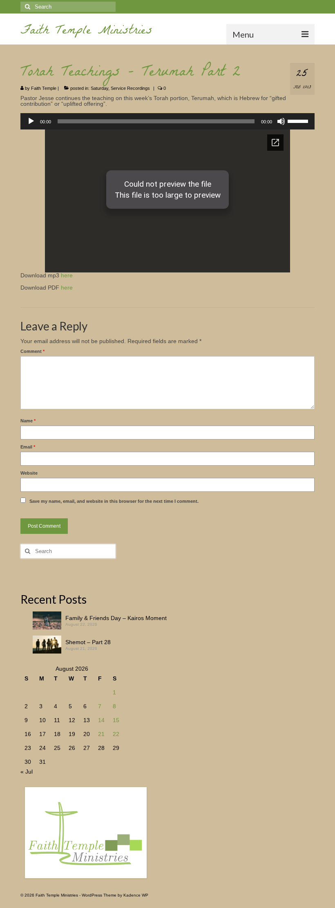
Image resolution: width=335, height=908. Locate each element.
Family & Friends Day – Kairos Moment (116, 618)
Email (27, 446)
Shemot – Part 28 (88, 642)
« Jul (26, 771)
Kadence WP (135, 895)
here (67, 275)
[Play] (31, 121)
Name (28, 420)
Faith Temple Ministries (86, 32)
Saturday (99, 88)
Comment (32, 351)
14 (101, 720)
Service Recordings (130, 88)
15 (116, 720)
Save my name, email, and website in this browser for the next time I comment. (114, 501)
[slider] (299, 120)
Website (29, 473)
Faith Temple (43, 88)
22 (116, 734)
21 (101, 734)
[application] (167, 121)
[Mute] (281, 121)
